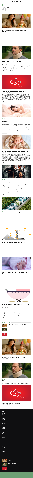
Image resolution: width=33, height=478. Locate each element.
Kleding (3, 422)
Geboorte (3, 418)
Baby (3, 149)
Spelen (3, 433)
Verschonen (4, 436)
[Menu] (3, 1)
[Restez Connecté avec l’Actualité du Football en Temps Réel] (16, 203)
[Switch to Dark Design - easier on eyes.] (28, 1)
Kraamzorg (3, 423)
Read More (4, 101)
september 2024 (4, 451)
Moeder (3, 28)
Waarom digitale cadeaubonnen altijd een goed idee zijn (14, 91)
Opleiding (3, 428)
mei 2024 (3, 452)
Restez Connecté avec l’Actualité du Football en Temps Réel (14, 213)
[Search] (29, 1)
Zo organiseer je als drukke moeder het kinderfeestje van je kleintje (14, 31)
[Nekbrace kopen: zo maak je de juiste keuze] (16, 52)
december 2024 (4, 450)
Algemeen (3, 118)
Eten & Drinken (4, 417)
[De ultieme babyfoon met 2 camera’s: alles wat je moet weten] (16, 142)
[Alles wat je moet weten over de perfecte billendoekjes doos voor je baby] (16, 263)
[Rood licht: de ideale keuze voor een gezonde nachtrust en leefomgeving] (16, 110)
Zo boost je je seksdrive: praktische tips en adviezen (13, 181)
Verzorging (3, 437)
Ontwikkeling (4, 427)
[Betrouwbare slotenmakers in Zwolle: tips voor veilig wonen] (16, 233)
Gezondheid (4, 179)
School (3, 432)
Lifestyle (3, 211)
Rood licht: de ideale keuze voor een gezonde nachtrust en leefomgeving (14, 120)
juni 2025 (3, 446)
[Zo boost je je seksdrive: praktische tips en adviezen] (16, 171)
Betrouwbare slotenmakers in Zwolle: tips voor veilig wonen (15, 242)
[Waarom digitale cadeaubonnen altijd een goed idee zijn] (16, 82)
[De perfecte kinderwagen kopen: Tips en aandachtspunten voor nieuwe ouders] (16, 295)
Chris (8, 7)
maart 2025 (3, 447)
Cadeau (3, 89)
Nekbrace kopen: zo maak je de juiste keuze (11, 61)
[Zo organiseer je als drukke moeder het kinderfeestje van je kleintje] (16, 21)
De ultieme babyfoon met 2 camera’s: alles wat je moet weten (15, 151)
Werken (3, 438)
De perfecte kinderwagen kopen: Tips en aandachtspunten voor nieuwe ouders (15, 305)
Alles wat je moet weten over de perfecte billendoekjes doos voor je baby (16, 273)
